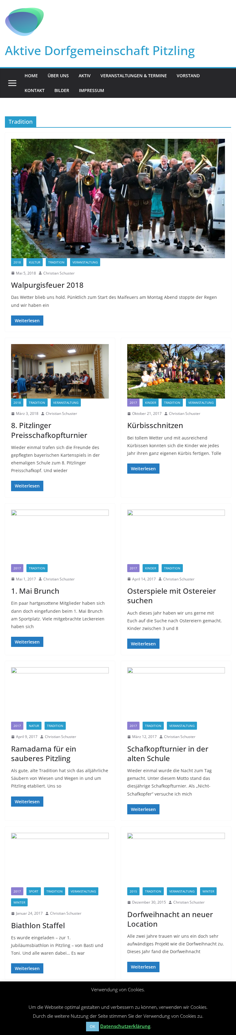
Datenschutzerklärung (125, 1026)
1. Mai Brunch (35, 591)
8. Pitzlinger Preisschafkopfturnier (49, 430)
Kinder (150, 402)
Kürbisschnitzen (155, 425)
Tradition (56, 262)
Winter (19, 902)
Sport (33, 891)
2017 (133, 402)
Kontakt (35, 90)
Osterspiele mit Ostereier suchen (171, 595)
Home (31, 75)
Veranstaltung (85, 262)
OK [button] (92, 1026)
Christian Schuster (59, 273)
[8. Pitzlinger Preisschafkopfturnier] (60, 371)
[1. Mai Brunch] (60, 537)
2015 (133, 891)
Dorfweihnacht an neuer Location (170, 919)
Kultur (34, 262)
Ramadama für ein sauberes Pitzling (43, 753)
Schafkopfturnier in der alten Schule (167, 753)
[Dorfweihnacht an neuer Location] (176, 860)
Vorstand (188, 75)
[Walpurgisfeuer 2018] (118, 198)
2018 (17, 262)
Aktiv (85, 75)
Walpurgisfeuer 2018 (47, 285)
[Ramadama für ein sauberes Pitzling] (60, 694)
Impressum (91, 90)
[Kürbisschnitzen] (176, 371)
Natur (34, 726)
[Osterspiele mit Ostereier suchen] (176, 537)
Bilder (61, 90)
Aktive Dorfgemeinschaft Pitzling (100, 50)
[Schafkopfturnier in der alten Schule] (176, 694)
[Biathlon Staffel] (60, 860)
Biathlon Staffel (38, 925)
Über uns (58, 75)
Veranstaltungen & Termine (133, 75)
